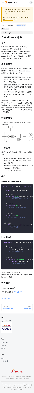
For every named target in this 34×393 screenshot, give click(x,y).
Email (3, 348)
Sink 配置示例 (17, 292)
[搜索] (31, 2)
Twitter (3, 342)
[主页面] (3, 25)
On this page (7, 33)
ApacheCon (5, 321)
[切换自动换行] (27, 186)
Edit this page (8, 298)
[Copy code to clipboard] (30, 186)
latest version (8, 20)
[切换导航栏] (2, 2)
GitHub (3, 361)
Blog (2, 358)
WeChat (4, 345)
